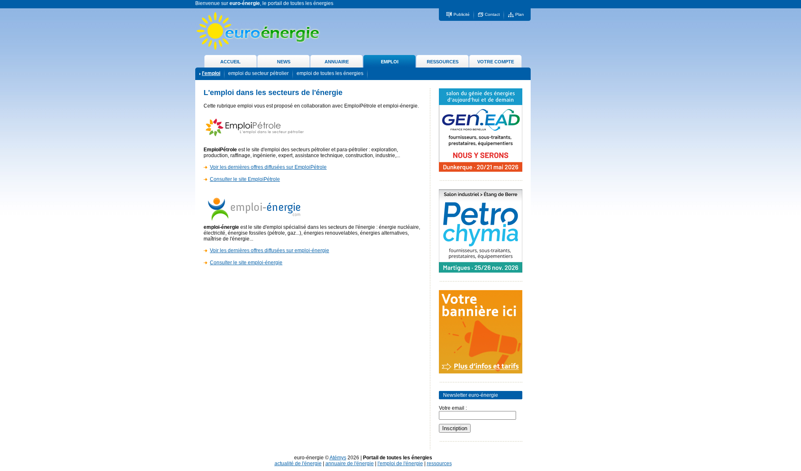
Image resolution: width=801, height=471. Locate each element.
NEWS (283, 61)
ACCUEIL (230, 61)
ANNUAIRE (337, 61)
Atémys (338, 458)
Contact (492, 14)
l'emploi (211, 73)
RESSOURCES (442, 61)
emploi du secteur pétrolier (258, 73)
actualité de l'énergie (298, 463)
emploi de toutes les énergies (330, 73)
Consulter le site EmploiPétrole (245, 179)
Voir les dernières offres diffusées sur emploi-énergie (269, 250)
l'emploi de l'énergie (400, 463)
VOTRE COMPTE (495, 61)
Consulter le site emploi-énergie (246, 263)
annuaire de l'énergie (349, 463)
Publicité (461, 14)
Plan (519, 14)
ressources (439, 463)
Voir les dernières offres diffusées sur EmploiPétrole (268, 167)
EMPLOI (389, 61)
